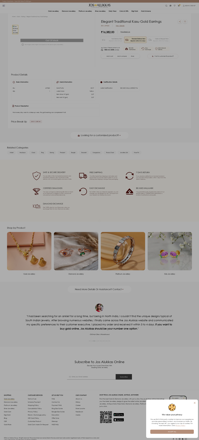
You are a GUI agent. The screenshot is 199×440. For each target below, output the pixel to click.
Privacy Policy (180, 425)
